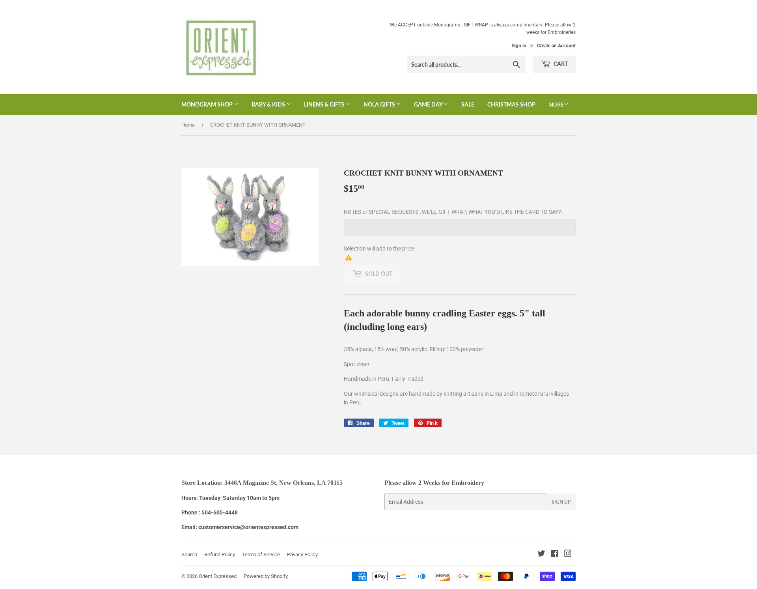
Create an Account (556, 46)
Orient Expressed (218, 576)
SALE (467, 104)
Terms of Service (261, 554)
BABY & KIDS (269, 104)
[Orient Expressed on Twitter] (541, 555)
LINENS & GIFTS (325, 104)
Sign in (519, 46)
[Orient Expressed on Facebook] (554, 555)
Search (189, 554)
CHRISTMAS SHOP (511, 104)
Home (188, 125)
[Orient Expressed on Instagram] (568, 555)
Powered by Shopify (266, 576)
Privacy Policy (302, 554)
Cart (560, 63)
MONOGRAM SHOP (207, 104)
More (556, 104)
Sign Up (561, 502)
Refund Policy (219, 554)
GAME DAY (429, 104)
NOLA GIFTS (380, 104)
